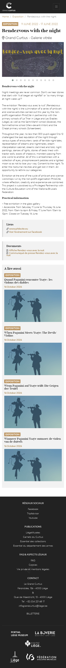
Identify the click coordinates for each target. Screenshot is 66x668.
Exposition (18, 16)
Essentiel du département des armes (33, 545)
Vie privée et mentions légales (33, 569)
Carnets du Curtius (33, 537)
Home (5, 16)
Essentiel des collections (33, 541)
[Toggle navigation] (56, 6)
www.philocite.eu (18, 228)
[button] (13, 80)
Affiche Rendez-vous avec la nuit (26, 250)
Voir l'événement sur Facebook (25, 232)
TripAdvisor (33, 513)
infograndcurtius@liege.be (33, 605)
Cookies (33, 564)
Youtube (33, 517)
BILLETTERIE (33, 613)
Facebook (33, 509)
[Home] (8, 6)
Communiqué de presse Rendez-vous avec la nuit (32, 254)
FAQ (33, 560)
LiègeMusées (33, 532)
